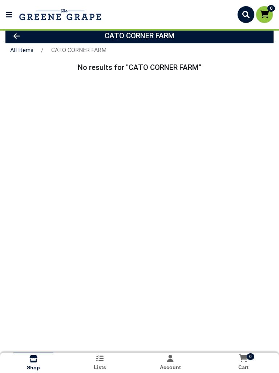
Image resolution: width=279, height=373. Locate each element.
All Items (21, 50)
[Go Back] (43, 35)
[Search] (246, 14)
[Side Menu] (9, 14)
